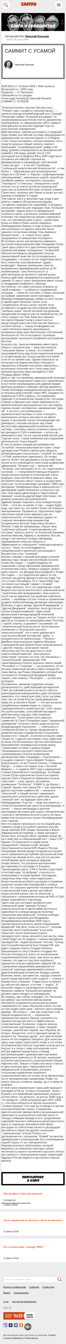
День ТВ (7, 1307)
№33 (18, 1315)
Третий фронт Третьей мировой (22, 1193)
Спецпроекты (21, 1292)
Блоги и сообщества (14, 1287)
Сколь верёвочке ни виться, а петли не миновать (33, 1220)
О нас (6, 1302)
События (34, 1287)
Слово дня (48, 1287)
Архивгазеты (29, 1315)
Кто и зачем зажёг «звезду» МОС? (23, 1247)
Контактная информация (24, 1302)
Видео (6, 1292)
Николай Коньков (37, 36)
